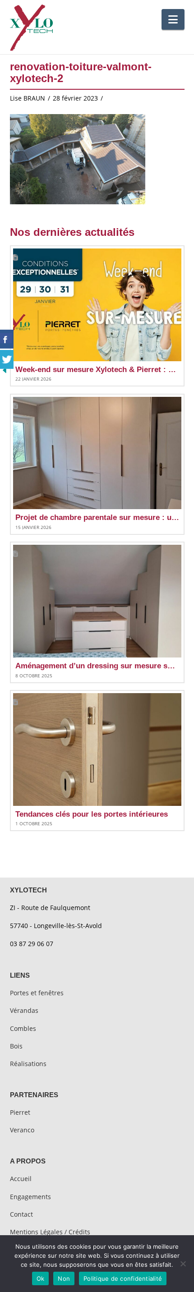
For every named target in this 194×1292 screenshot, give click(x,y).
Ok (41, 1278)
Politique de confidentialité (122, 1278)
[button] (173, 19)
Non (64, 1278)
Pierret (20, 1112)
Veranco (22, 1130)
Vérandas (24, 1010)
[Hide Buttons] (4, 369)
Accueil (21, 1178)
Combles (23, 1028)
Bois (16, 1046)
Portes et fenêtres (37, 993)
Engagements (30, 1196)
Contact (21, 1214)
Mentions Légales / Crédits (50, 1232)
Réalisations (28, 1063)
